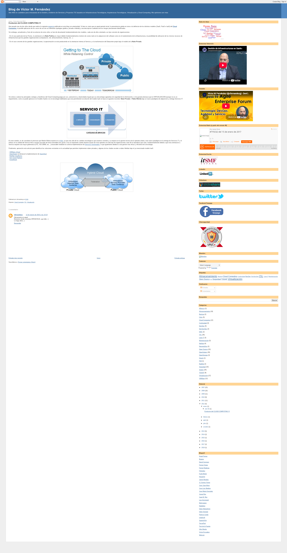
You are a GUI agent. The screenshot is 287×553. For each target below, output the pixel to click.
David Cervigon (204, 462)
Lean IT (266, 276)
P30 (211, 279)
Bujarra (201, 459)
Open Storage (203, 512)
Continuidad (241, 276)
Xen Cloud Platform (16, 158)
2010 (203, 397)
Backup (220, 276)
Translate (214, 268)
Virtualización (30, 202)
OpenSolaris (203, 352)
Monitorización (273, 276)
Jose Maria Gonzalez (206, 491)
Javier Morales (204, 479)
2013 (203, 431)
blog (61, 141)
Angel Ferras (203, 456)
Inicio (98, 258)
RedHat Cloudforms (16, 156)
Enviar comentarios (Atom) (26, 262)
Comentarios (206, 291)
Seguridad (217, 279)
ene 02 (207, 409)
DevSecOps (255, 276)
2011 (203, 400)
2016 (203, 441)
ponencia (51, 26)
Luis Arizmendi (204, 500)
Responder (17, 223)
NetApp (201, 343)
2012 (203, 404)
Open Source (204, 279)
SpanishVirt (203, 520)
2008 (203, 390)
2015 (203, 438)
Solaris (201, 370)
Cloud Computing (19, 202)
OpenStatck (13, 154)
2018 (203, 447)
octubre (206, 427)
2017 (203, 444)
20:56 (26, 199)
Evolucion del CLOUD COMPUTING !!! (25, 23)
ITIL (25, 202)
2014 (203, 434)
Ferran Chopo (203, 465)
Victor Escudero (204, 532)
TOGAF (224, 279)
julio (204, 423)
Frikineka (202, 471)
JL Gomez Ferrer (204, 482)
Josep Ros (202, 494)
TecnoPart (202, 523)
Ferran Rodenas (204, 468)
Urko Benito (203, 529)
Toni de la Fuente (204, 526)
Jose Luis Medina (205, 488)
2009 (203, 394)
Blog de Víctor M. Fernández (29, 9)
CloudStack (13, 160)
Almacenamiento (208, 276)
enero (205, 406)
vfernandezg (18, 215)
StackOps (43, 154)
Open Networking (204, 509)
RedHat (201, 364)
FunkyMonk (203, 474)
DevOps (248, 276)
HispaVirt (202, 477)
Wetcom (201, 535)
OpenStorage (203, 355)
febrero (205, 417)
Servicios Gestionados (92, 144)
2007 (203, 387)
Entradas (205, 287)
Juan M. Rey (203, 497)
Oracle (201, 358)
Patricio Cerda (203, 515)
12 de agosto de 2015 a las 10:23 (37, 215)
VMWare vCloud (15, 152)
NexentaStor (203, 346)
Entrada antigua (180, 258)
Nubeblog (202, 506)
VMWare (202, 378)
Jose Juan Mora (204, 485)
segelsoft (202, 517)
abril (204, 420)
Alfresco (201, 308)
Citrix (200, 317)
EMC (200, 332)
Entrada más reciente (16, 258)
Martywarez (203, 503)
